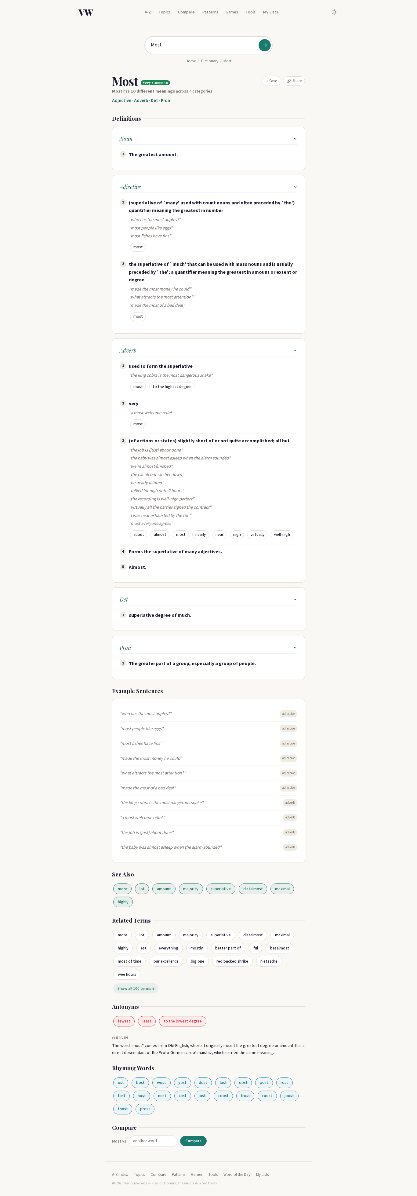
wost (161, 1082)
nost (162, 1096)
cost (183, 1096)
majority (190, 889)
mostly (196, 948)
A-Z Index (120, 1174)
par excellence (166, 961)
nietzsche (268, 961)
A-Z (148, 12)
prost (145, 1109)
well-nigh (282, 534)
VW (85, 12)
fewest (124, 1021)
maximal (282, 889)
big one (197, 961)
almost (160, 534)
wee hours (127, 974)
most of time (129, 961)
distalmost (253, 889)
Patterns (210, 12)
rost (284, 1082)
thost (123, 1109)
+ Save (271, 81)
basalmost (279, 948)
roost (267, 1096)
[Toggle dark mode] (334, 12)
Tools (250, 12)
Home (191, 61)
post (264, 1082)
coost (223, 1096)
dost (203, 1082)
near (219, 534)
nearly (200, 534)
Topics (164, 12)
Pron (165, 100)
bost (140, 1082)
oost (243, 1082)
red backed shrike (232, 961)
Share (297, 80)
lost (223, 1082)
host (142, 1096)
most (138, 247)
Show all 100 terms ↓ (136, 988)
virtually (257, 534)
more (122, 889)
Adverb (141, 100)
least (147, 1021)
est (144, 948)
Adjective (121, 100)
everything (168, 948)
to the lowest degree (183, 1021)
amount (164, 889)
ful (255, 948)
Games (232, 12)
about (138, 534)
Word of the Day (236, 1174)
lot (142, 889)
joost (289, 1096)
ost (121, 1082)
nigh (237, 534)
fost (121, 1096)
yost (182, 1082)
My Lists (270, 12)
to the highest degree (172, 387)
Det (154, 100)
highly (123, 902)
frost (245, 1096)
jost (202, 1096)
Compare (186, 12)
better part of (228, 948)
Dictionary (209, 61)
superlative (221, 889)
